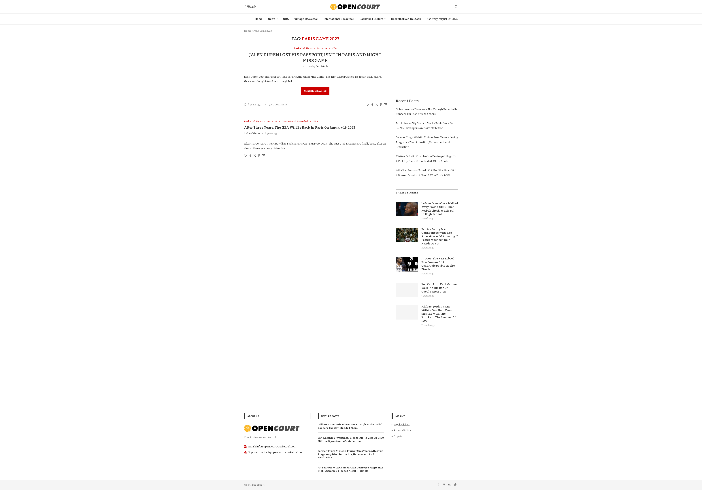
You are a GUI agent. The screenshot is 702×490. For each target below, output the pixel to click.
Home (259, 19)
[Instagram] (248, 6)
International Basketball (339, 19)
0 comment (280, 104)
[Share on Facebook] (372, 104)
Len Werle (322, 66)
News (271, 19)
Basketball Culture (371, 19)
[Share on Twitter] (376, 104)
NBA (286, 19)
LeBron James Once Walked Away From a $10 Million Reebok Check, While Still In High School (439, 209)
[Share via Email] (385, 104)
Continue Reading (315, 91)
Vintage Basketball (306, 19)
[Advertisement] (427, 62)
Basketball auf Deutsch (406, 19)
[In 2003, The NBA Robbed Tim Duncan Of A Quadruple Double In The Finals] (407, 264)
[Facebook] (245, 6)
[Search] (456, 6)
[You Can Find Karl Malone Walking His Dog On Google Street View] (407, 290)
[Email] (251, 6)
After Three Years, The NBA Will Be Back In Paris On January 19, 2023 (299, 128)
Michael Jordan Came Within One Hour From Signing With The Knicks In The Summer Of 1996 (438, 313)
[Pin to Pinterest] (381, 104)
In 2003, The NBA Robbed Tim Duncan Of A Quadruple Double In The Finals (438, 264)
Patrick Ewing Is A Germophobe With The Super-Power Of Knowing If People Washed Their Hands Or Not (439, 236)
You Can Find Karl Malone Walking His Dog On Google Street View (439, 288)
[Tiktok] (254, 6)
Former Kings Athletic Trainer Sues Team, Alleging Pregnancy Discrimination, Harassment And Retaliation (427, 142)
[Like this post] (367, 104)
